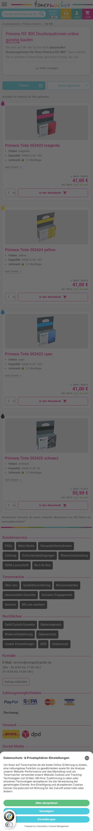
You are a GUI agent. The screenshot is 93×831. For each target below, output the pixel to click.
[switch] (9, 824)
